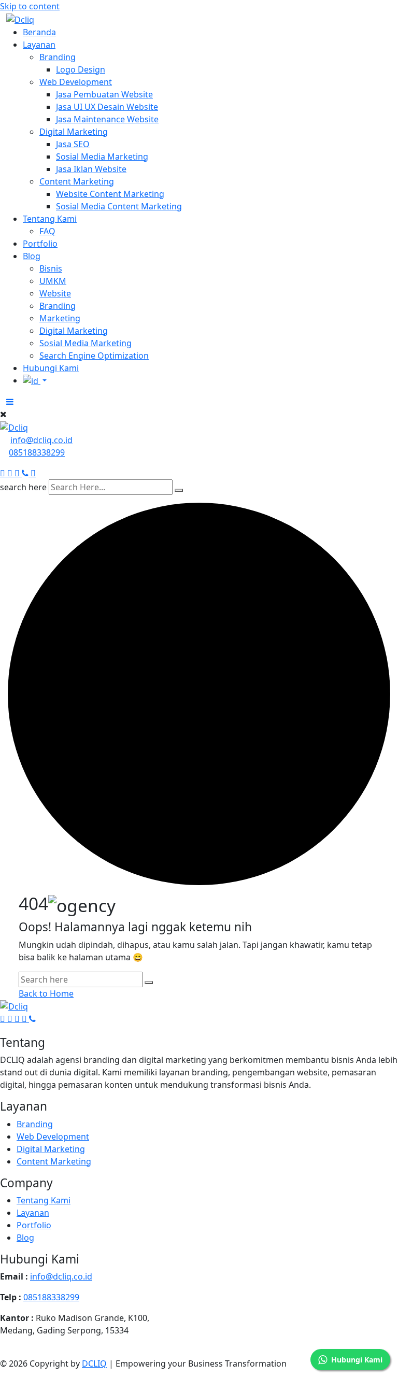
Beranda (39, 32)
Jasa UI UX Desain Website (107, 106)
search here (23, 487)
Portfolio (40, 243)
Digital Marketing (73, 131)
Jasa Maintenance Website (107, 119)
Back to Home (46, 993)
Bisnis (50, 268)
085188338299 (37, 452)
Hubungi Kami (51, 368)
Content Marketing (76, 181)
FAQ (47, 231)
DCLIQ (94, 1363)
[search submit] (179, 490)
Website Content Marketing (110, 194)
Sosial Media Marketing (102, 156)
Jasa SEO (73, 144)
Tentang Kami (50, 218)
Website (55, 293)
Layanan (39, 44)
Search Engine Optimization (94, 355)
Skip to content (30, 6)
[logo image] (14, 426)
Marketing (59, 318)
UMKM (52, 281)
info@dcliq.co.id (41, 440)
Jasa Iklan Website (91, 169)
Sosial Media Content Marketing (119, 206)
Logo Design (80, 69)
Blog (31, 256)
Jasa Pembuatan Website (104, 94)
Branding (57, 57)
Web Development (75, 82)
